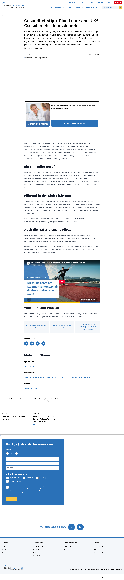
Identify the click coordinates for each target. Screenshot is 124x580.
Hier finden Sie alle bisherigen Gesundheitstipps (36, 327)
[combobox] (110, 7)
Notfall (119, 2)
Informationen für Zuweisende (103, 546)
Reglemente (36, 555)
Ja (71, 527)
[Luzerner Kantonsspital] (12, 567)
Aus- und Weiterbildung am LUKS (62, 327)
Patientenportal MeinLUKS (72, 2)
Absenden (11, 499)
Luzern (4, 546)
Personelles (30, 478)
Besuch (69, 8)
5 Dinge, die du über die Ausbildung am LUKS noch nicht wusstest (88, 327)
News (91, 2)
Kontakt (109, 2)
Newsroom (9, 15)
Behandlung (59, 8)
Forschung (43, 478)
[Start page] (51, 7)
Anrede (8, 450)
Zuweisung (79, 8)
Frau (11, 453)
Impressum (118, 577)
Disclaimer (110, 577)
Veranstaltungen (98, 552)
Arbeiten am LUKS (92, 8)
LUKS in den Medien (16, 481)
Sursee (4, 549)
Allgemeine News (15, 478)
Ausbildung (66, 549)
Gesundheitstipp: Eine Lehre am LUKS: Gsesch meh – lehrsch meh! (30, 15)
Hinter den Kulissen (38, 552)
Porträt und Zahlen (38, 546)
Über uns (84, 2)
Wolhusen (5, 552)
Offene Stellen (100, 2)
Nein (80, 527)
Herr (20, 453)
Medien (96, 549)
